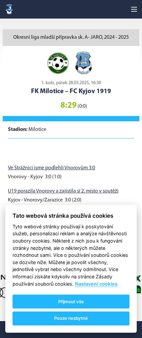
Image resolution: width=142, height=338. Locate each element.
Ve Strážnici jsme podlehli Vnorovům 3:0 (51, 168)
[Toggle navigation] (134, 9)
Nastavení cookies (96, 284)
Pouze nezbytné (71, 318)
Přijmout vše (71, 301)
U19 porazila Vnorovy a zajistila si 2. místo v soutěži (63, 191)
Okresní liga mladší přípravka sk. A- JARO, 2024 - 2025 (71, 37)
